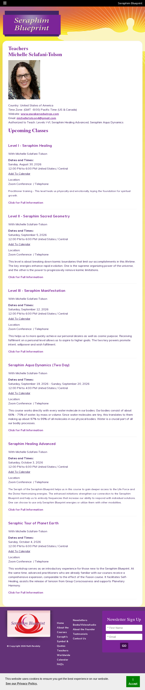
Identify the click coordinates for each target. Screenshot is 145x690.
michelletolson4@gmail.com (36, 118)
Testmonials (80, 633)
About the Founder (84, 629)
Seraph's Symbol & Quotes (62, 641)
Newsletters (80, 620)
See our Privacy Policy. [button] (21, 683)
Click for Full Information (25, 202)
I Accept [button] (133, 681)
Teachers (62, 650)
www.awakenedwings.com (40, 114)
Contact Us (80, 638)
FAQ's (60, 664)
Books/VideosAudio (84, 624)
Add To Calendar (19, 173)
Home (60, 623)
